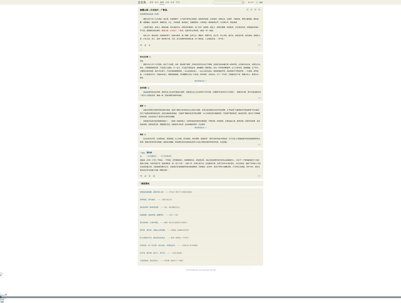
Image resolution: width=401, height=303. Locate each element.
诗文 (157, 2)
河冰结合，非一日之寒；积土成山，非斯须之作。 (158, 245)
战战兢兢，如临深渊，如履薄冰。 (152, 215)
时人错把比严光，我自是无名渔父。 (153, 238)
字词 (178, 2)
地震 (156, 14)
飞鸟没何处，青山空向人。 (150, 260)
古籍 (167, 2)
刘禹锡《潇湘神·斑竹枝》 (180, 230)
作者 (172, 2)
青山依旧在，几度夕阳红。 (150, 222)
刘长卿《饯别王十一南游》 (174, 260)
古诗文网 (192, 270)
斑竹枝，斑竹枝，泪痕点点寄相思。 (153, 230)
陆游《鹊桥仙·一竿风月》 (180, 238)
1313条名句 (167, 156)
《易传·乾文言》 (167, 200)
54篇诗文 (153, 156)
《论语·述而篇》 (177, 253)
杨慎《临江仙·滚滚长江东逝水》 (176, 222)
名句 (162, 2)
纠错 (214, 270)
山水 (141, 50)
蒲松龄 (149, 14)
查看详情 (2, 295)
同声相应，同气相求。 (148, 200)
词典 (2, 302)
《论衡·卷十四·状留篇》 (190, 245)
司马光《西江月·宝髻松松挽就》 (181, 192)
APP (252, 2)
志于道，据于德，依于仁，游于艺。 (153, 253)
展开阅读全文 (200, 81)
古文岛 (142, 2)
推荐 (151, 2)
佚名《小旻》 (174, 215)
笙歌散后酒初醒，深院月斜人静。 (152, 192)
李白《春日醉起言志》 (172, 207)
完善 (259, 45)
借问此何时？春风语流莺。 (150, 207)
